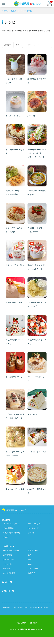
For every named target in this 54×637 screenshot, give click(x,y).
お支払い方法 (8, 559)
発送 (30, 559)
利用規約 (6, 607)
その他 (5, 537)
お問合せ (31, 573)
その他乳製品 (8, 528)
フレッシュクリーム (11, 523)
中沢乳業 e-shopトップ (16, 510)
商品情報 (6, 519)
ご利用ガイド (8, 546)
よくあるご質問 (9, 573)
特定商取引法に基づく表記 (39, 607)
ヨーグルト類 (33, 528)
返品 (30, 564)
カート (50, 3)
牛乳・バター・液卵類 (11, 532)
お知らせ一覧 (8, 590)
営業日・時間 (33, 550)
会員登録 (6, 568)
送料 (30, 555)
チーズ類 (31, 532)
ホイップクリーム (35, 523)
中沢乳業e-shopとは (11, 550)
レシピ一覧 (7, 582)
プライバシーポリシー (20, 607)
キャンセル (7, 564)
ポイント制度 (33, 568)
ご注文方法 (7, 555)
